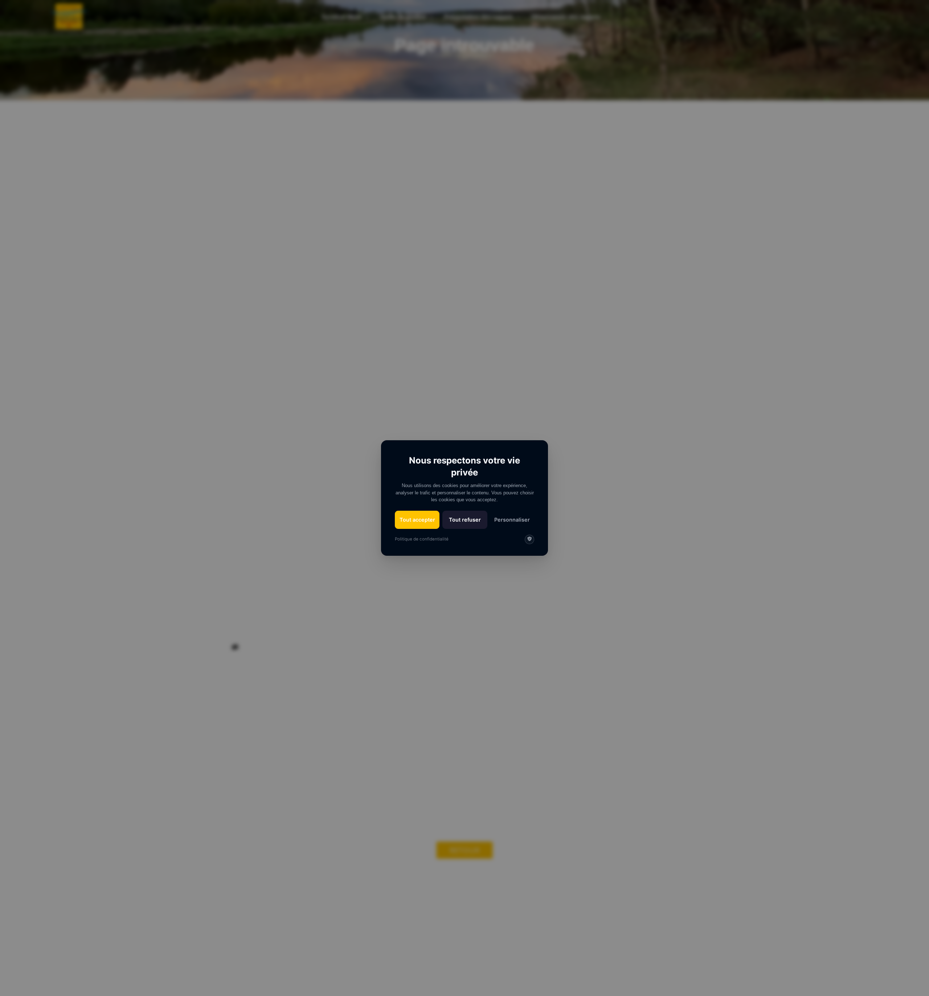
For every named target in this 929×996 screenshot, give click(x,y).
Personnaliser (512, 520)
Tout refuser (465, 520)
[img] (529, 539)
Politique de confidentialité (422, 539)
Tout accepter (417, 520)
